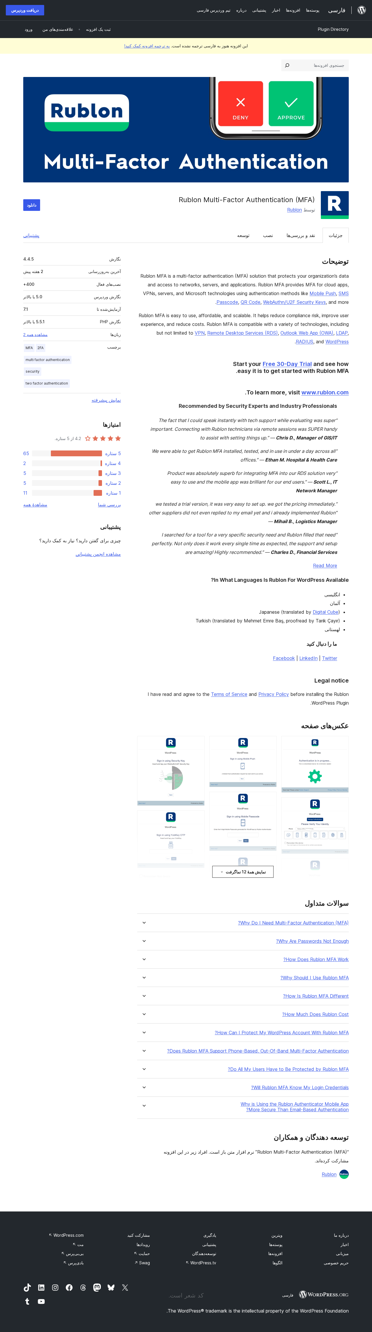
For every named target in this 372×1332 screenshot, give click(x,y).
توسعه (243, 235)
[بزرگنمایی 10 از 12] (197, 881)
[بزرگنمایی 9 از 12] (197, 818)
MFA (29, 348)
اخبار (345, 1244)
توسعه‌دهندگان (204, 1253)
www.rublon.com (325, 392)
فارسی (287, 1295)
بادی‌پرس (73, 1262)
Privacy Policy (273, 694)
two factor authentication (47, 383)
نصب (268, 235)
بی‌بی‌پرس (72, 1253)
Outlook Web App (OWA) (306, 333)
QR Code (250, 302)
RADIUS (304, 341)
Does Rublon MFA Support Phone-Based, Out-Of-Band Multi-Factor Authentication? (258, 1051)
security (33, 371)
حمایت (142, 1253)
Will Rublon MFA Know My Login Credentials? (300, 1087)
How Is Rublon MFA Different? (316, 996)
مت (78, 1244)
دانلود (31, 204)
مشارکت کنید (138, 1235)
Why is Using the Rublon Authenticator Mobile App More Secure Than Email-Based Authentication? (295, 1106)
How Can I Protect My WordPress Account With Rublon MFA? (282, 1032)
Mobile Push (323, 293)
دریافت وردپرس (25, 10)
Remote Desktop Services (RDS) (242, 333)
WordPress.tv (200, 1262)
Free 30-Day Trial (287, 363)
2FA (40, 348)
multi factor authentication (48, 360)
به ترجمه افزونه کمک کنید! (147, 45)
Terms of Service (229, 694)
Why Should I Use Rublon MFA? (314, 978)
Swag (142, 1262)
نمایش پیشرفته (106, 400)
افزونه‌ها (275, 1253)
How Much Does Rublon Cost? (315, 1014)
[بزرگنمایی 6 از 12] (269, 800)
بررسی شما (109, 504)
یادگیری (209, 1235)
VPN (200, 333)
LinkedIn (308, 658)
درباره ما (341, 1235)
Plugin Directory (333, 29)
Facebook (284, 658)
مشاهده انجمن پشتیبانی (98, 554)
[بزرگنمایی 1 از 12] (341, 744)
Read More (325, 565)
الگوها (277, 1262)
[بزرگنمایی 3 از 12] (341, 866)
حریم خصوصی (336, 1262)
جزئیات (336, 235)
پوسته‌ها (275, 1244)
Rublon (294, 210)
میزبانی (342, 1253)
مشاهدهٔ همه (35, 504)
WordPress (337, 341)
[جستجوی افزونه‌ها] (287, 65)
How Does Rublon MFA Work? (316, 959)
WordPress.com (66, 1235)
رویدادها (143, 1244)
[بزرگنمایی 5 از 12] (269, 744)
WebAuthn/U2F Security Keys (294, 302)
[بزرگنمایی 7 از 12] (269, 863)
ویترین (276, 1235)
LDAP (342, 333)
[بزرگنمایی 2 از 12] (341, 805)
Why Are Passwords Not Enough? (312, 941)
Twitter (329, 658)
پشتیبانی (31, 235)
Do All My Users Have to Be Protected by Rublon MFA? (288, 1069)
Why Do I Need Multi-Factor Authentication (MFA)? (293, 923)
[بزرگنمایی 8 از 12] (197, 744)
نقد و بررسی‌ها (301, 235)
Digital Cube (325, 612)
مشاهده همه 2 (35, 334)
